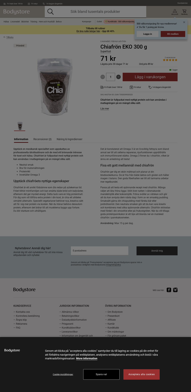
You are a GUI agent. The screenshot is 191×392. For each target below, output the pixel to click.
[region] (95, 364)
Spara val (101, 374)
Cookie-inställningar (63, 374)
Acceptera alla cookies (141, 374)
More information (86, 358)
